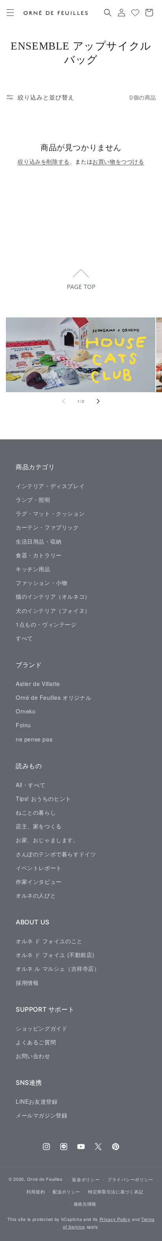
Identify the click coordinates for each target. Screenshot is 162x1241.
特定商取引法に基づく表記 (115, 1191)
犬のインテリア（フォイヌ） (53, 610)
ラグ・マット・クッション (50, 513)
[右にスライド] (98, 401)
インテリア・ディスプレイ (50, 486)
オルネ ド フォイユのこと (49, 941)
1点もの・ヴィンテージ (46, 624)
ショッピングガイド (41, 1028)
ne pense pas (34, 739)
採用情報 (27, 983)
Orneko (26, 711)
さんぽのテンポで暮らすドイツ (56, 854)
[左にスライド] (63, 401)
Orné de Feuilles (45, 1179)
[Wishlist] (135, 12)
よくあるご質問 (36, 1042)
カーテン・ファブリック (47, 527)
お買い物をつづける (118, 161)
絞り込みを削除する (43, 161)
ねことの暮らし (36, 812)
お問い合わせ (33, 1056)
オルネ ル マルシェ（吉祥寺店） (58, 968)
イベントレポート (39, 868)
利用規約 (35, 1191)
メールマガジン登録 (41, 1115)
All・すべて (30, 785)
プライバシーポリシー (130, 1179)
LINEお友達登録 (36, 1101)
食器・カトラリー (39, 555)
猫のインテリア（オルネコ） (53, 596)
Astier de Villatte (38, 684)
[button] (10, 12)
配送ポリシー (66, 1191)
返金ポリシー (85, 1179)
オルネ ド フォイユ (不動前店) (55, 955)
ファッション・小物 (41, 582)
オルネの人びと (36, 895)
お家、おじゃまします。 (47, 840)
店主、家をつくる (39, 826)
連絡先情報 (85, 1203)
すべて (24, 638)
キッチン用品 (33, 569)
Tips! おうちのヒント (43, 798)
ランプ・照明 (33, 499)
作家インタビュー (39, 881)
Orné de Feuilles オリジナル (53, 697)
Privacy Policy (115, 1219)
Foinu (23, 725)
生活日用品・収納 (39, 541)
